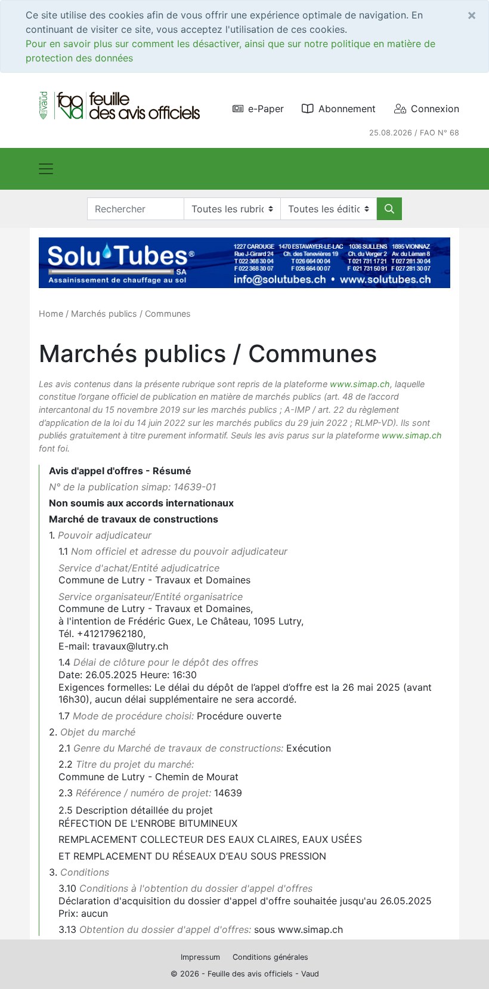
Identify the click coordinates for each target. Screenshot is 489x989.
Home (51, 313)
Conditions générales (270, 957)
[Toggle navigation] (46, 168)
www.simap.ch (360, 384)
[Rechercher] (389, 208)
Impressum (200, 957)
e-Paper (266, 109)
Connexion (435, 109)
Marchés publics (104, 313)
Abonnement (347, 109)
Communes (168, 313)
